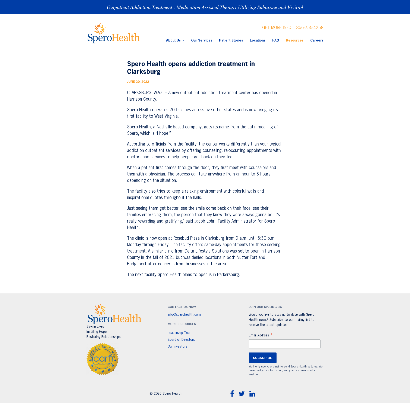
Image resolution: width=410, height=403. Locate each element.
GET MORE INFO (276, 28)
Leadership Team (180, 333)
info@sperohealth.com (184, 315)
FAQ (275, 40)
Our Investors (177, 346)
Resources (294, 40)
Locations (257, 40)
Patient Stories (231, 40)
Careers (317, 40)
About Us (174, 40)
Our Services (201, 40)
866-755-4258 (310, 28)
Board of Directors (181, 340)
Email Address (261, 336)
